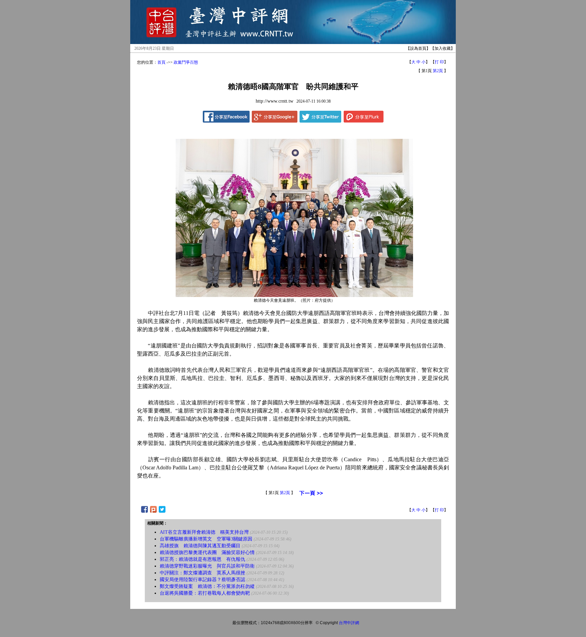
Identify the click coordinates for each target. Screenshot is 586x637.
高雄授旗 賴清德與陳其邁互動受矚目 (200, 545)
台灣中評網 (349, 622)
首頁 (161, 62)
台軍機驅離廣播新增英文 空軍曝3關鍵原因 (206, 539)
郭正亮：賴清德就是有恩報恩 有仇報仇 (202, 559)
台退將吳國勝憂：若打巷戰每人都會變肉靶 (205, 593)
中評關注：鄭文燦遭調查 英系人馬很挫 (202, 572)
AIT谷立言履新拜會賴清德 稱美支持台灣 (204, 532)
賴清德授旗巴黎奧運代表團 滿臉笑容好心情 (207, 552)
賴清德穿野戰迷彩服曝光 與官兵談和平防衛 (207, 566)
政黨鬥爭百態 (186, 62)
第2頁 (438, 70)
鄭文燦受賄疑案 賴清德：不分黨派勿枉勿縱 (207, 586)
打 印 (439, 62)
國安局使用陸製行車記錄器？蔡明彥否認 (202, 579)
